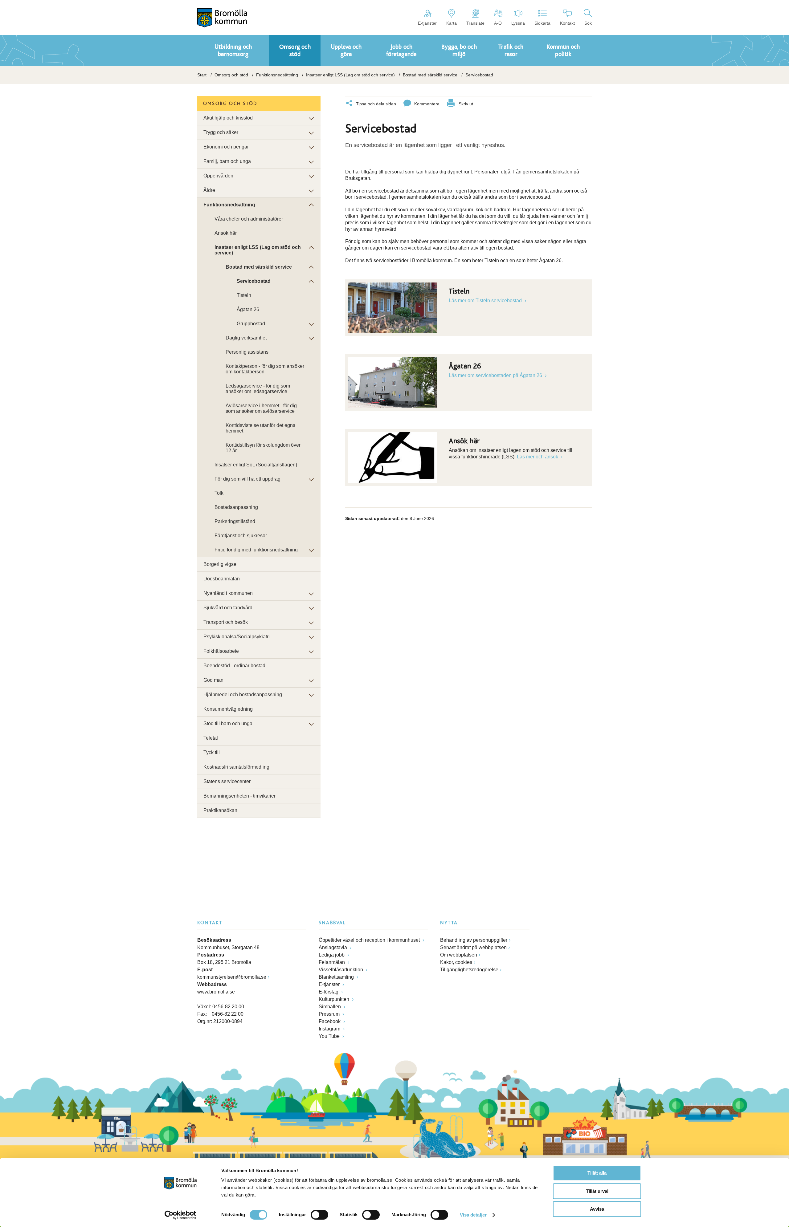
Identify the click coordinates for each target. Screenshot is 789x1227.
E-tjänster (427, 23)
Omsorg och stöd (231, 74)
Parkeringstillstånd (235, 521)
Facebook (330, 1021)
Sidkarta (542, 23)
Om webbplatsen (458, 954)
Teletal (210, 738)
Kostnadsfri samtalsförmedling (236, 767)
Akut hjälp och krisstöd (228, 117)
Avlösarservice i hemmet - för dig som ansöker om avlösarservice (261, 408)
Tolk (219, 493)
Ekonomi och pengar (226, 146)
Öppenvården (218, 175)
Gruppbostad (251, 323)
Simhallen (330, 1006)
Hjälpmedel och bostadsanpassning (242, 694)
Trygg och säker (220, 132)
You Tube (330, 1036)
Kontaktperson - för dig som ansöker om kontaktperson (265, 369)
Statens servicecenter (227, 781)
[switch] (319, 1215)
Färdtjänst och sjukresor (241, 535)
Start (201, 74)
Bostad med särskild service (430, 74)
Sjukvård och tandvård (227, 607)
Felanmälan (332, 962)
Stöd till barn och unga (227, 723)
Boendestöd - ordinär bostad (234, 665)
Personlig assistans (247, 352)
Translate (475, 23)
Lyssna (518, 23)
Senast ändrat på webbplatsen (473, 947)
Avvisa (597, 1209)
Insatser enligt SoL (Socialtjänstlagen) (256, 464)
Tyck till (211, 752)
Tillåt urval (597, 1191)
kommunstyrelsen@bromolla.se (231, 977)
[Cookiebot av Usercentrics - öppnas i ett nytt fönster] (180, 1215)
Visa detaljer (473, 1214)
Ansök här (226, 233)
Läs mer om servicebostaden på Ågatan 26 (496, 375)
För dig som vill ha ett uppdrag (247, 478)
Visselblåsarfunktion (341, 969)
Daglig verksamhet (246, 337)
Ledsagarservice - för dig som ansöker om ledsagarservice (258, 388)
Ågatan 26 (248, 309)
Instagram (330, 1028)
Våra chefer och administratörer (249, 218)
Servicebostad (254, 281)
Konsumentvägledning (228, 709)
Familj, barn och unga (227, 161)
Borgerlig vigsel (220, 564)
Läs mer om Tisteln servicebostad (486, 300)
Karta (451, 23)
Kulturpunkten (334, 999)
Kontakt (567, 23)
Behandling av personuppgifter (473, 940)
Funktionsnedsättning (277, 74)
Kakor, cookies (456, 962)
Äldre (209, 190)
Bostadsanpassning (236, 507)
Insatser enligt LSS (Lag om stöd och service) (350, 74)
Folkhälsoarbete (221, 651)
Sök (588, 23)
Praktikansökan (220, 810)
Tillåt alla (597, 1173)
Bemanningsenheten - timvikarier (239, 795)
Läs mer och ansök (538, 456)
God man (213, 680)
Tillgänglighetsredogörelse (469, 969)
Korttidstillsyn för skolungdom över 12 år (263, 447)
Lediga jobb (332, 954)
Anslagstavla (333, 947)
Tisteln (244, 295)
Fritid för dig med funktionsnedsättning (256, 549)
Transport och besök (225, 622)
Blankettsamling (337, 977)
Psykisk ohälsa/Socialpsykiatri (236, 636)
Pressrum (330, 1014)
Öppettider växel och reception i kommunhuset (370, 940)
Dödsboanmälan (221, 578)
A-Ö (498, 23)
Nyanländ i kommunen (228, 593)
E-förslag (329, 991)
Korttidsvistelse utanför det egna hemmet (261, 428)
